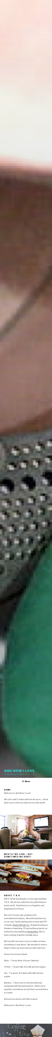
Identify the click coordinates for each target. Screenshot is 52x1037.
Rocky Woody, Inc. (21, 925)
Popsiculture (32, 932)
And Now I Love (19, 771)
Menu (27, 781)
